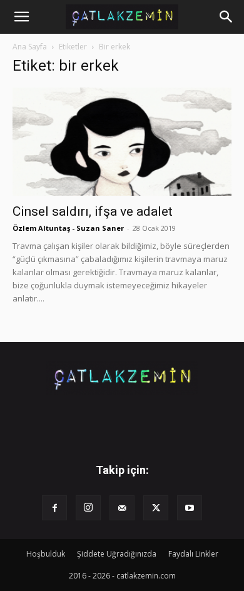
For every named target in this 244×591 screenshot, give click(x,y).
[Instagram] (88, 507)
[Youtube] (189, 507)
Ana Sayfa (30, 46)
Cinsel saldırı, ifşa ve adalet (93, 211)
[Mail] (122, 507)
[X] (155, 507)
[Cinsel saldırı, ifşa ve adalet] (122, 142)
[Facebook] (54, 507)
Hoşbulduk (45, 553)
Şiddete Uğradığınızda (116, 553)
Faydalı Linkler (193, 553)
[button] (21, 17)
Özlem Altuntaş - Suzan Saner (68, 228)
